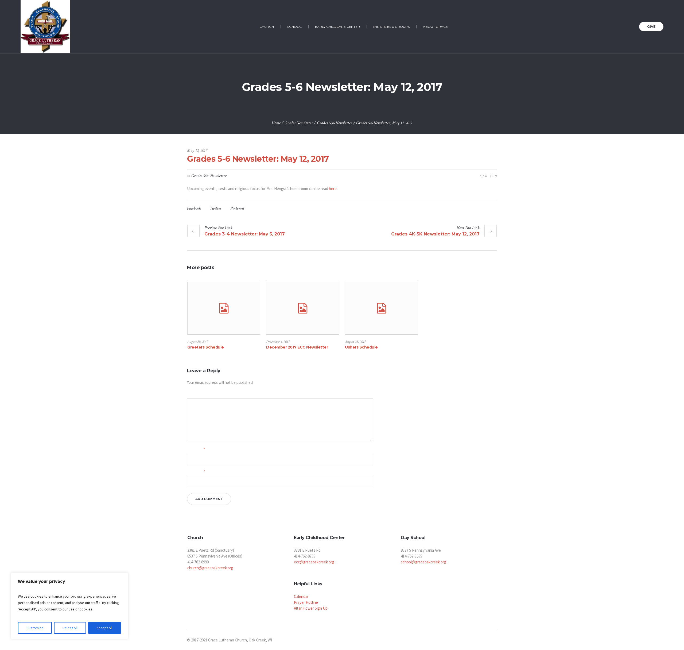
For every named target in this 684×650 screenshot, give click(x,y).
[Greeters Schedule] (223, 308)
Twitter (215, 208)
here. (332, 188)
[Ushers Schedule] (381, 308)
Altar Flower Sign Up (311, 608)
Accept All (104, 627)
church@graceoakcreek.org (210, 567)
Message (193, 393)
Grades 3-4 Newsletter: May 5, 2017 (244, 234)
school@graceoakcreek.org (423, 561)
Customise (35, 627)
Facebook (194, 208)
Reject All (70, 627)
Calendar (301, 596)
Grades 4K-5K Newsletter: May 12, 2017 (435, 234)
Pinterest (237, 208)
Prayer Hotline (306, 602)
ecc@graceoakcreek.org (314, 561)
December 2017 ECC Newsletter (297, 347)
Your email (196, 471)
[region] (69, 605)
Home (276, 123)
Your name (196, 449)
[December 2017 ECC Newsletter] (302, 308)
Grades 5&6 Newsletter (334, 123)
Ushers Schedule (361, 347)
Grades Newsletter (299, 123)
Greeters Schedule (205, 347)
